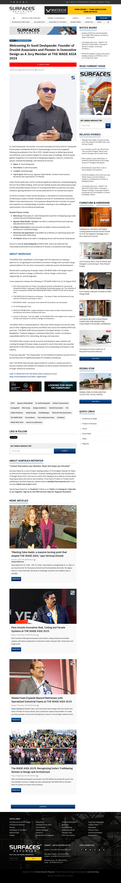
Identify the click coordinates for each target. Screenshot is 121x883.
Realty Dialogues (42, 830)
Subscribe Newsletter (96, 822)
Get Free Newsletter (83, 2)
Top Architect (30, 417)
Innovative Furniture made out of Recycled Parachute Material (92, 350)
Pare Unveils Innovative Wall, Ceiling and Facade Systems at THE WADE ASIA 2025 (38, 629)
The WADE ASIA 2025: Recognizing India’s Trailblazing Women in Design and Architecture (42, 770)
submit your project (23, 484)
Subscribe (101, 2)
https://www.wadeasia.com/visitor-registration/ (28, 376)
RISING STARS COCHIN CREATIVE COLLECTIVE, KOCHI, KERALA (92, 393)
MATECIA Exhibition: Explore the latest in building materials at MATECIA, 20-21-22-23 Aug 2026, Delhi (96, 56)
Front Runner (41, 827)
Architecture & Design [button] (31, 18)
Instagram (63, 489)
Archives (66, 825)
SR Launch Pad (39, 22)
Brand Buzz (41, 822)
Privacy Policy (93, 830)
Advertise (93, 2)
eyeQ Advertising (93, 872)
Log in (67, 2)
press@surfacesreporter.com (61, 849)
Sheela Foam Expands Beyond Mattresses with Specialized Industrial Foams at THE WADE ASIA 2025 (41, 700)
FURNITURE (86, 203)
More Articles (18, 501)
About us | (51, 876)
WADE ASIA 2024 (17, 422)
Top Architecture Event (46, 417)
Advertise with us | (61, 876)
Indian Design (31, 413)
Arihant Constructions (60, 403)
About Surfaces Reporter (26, 461)
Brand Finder (76, 22)
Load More (43, 806)
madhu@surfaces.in (56, 862)
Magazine (103, 18)
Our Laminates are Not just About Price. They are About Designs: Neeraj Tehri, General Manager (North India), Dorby (95, 151)
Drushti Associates (56, 408)
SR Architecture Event (21, 22)
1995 (12, 403)
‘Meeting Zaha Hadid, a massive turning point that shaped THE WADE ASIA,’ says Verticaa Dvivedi (39, 554)
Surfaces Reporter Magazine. (45, 872)
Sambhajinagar (44, 413)
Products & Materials (89, 424)
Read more (16, 579)
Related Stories (90, 135)
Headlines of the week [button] (57, 22)
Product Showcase (69, 822)
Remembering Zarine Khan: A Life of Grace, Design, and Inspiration (94, 169)
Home (12, 40)
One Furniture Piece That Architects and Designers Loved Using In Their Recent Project (95, 264)
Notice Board (88, 28)
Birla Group (26, 408)
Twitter (52, 489)
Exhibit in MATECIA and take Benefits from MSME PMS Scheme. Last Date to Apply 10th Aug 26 (95, 35)
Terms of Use (93, 825)
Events (84, 429)
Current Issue (67, 827)
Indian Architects (17, 413)
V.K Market (61, 417)
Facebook (34, 489)
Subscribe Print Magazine (45, 835)
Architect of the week (44, 825)
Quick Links (87, 412)
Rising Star (86, 369)
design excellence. (40, 408)
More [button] (99, 22)
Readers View (67, 833)
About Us (40, 833)
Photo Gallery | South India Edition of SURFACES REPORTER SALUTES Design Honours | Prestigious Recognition (95, 161)
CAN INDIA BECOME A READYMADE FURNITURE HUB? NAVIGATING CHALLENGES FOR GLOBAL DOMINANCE (95, 321)
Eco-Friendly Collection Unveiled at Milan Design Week (95, 292)
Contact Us (93, 835)
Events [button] (75, 18)
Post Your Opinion (69, 835)
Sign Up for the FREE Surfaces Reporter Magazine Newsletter (47, 492)
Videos (88, 18)
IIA (67, 408)
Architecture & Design (23, 40)
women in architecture (34, 422)
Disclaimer (92, 827)
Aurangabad (15, 408)
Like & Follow (18, 432)
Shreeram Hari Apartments (61, 413)
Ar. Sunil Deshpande (43, 403)
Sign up (73, 2)
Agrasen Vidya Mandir (25, 403)
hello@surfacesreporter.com (58, 481)
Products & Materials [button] (56, 18)
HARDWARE (103, 203)
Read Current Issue (92, 66)
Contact (107, 2)
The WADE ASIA (16, 417)
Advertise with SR (69, 830)
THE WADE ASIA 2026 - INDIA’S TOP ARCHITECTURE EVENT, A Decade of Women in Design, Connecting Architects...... (94, 46)
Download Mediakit (95, 833)
